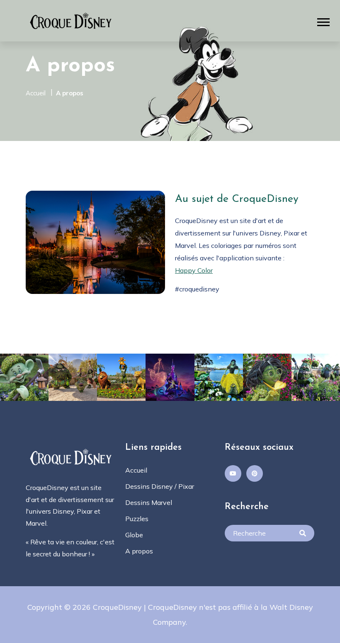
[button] (323, 22)
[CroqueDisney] (71, 20)
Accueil (36, 93)
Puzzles (136, 518)
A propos (69, 93)
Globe (134, 535)
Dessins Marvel (148, 502)
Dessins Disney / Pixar (159, 486)
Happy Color (194, 270)
